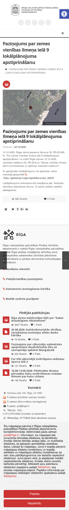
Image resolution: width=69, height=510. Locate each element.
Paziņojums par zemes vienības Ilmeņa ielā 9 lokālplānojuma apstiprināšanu (34, 136)
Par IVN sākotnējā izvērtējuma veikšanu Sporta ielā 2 (37, 360)
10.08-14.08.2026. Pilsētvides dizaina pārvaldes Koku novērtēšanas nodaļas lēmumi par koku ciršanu (36, 373)
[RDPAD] (34, 10)
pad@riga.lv (23, 406)
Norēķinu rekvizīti (18, 269)
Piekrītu (35, 494)
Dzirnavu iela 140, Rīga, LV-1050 (24, 393)
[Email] (48, 23)
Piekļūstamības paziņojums (24, 279)
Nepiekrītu (34, 503)
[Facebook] (28, 23)
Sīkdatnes (44, 467)
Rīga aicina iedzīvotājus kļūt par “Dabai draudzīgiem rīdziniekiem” (37, 319)
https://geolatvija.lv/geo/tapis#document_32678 (28, 178)
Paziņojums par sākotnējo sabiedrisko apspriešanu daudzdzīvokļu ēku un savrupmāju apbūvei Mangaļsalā (36, 347)
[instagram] (41, 23)
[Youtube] (35, 23)
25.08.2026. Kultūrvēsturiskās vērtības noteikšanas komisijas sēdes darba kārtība (36, 332)
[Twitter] (21, 23)
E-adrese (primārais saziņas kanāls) (26, 397)
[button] (64, 14)
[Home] (6, 69)
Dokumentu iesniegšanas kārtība (28, 289)
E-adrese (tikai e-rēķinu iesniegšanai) (26, 401)
